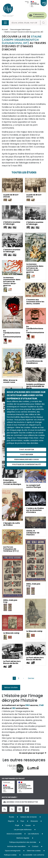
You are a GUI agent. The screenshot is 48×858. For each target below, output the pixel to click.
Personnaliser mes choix (26, 459)
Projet (17, 825)
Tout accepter (26, 449)
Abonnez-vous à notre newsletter (22, 802)
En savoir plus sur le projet (31, 753)
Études (11, 817)
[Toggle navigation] (5, 22)
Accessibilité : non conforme (33, 855)
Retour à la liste (11, 687)
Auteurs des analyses (28, 817)
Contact (35, 846)
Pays (22, 821)
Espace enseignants (12, 851)
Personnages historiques (20, 29)
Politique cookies (10, 855)
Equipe (28, 825)
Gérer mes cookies (34, 851)
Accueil (5, 29)
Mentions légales (22, 838)
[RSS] (4, 809)
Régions (11, 821)
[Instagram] (19, 809)
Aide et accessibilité (14, 834)
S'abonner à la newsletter (38, 15)
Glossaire (34, 821)
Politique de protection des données (22, 842)
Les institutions (33, 834)
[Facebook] (27, 809)
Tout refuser (26, 454)
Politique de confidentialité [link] (26, 464)
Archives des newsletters (16, 846)
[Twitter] (12, 809)
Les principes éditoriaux (23, 829)
